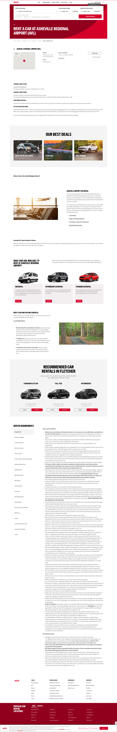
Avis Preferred (64, 2)
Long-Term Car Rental (54, 690)
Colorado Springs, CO (54, 720)
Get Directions (95, 53)
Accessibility (89, 698)
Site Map (88, 688)
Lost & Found (89, 690)
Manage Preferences (83, 728)
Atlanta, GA (33, 715)
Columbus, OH (71, 709)
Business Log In (71, 688)
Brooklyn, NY (52, 709)
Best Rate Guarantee (75, 225)
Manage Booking (46, 2)
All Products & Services (55, 682)
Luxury (32, 698)
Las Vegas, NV (90, 712)
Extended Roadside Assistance (56, 696)
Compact (33, 690)
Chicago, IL (52, 717)
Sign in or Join (98, 2)
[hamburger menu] (102, 2)
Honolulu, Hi (70, 720)
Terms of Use (20, 730)
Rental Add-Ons (53, 688)
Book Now (18, 301)
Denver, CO (70, 715)
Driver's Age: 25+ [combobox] (18, 17)
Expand (16, 53)
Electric (32, 696)
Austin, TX (33, 717)
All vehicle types (34, 682)
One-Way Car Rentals (54, 693)
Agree (103, 728)
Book (39, 2)
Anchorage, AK (34, 712)
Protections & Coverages (55, 685)
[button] (24, 61)
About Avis (88, 682)
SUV (32, 685)
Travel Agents (71, 682)
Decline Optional (94, 728)
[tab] (34, 706)
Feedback (88, 693)
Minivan (33, 688)
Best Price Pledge (90, 685)
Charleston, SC (53, 712)
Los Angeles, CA (90, 715)
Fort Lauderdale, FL (72, 717)
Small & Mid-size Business (73, 685)
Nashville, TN (89, 720)
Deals (71, 2)
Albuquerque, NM (35, 709)
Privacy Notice (62, 729)
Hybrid (32, 693)
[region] (58, 728)
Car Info (24, 409)
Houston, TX (89, 709)
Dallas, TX (70, 712)
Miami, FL (89, 717)
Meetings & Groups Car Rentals (56, 698)
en (92, 2)
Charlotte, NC (52, 715)
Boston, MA (33, 720)
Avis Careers (89, 696)
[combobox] (36, 11)
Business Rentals (55, 2)
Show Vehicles (90, 16)
